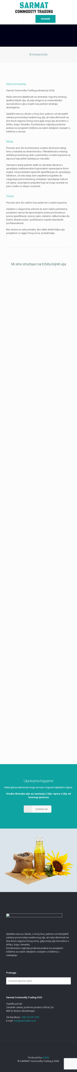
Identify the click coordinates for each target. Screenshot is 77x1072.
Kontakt (45, 18)
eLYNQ (45, 1057)
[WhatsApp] (36, 1066)
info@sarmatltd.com (24, 1020)
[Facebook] (41, 1066)
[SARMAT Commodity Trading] (38, 7)
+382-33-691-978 (30, 1017)
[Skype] (31, 1066)
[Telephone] (46, 1066)
